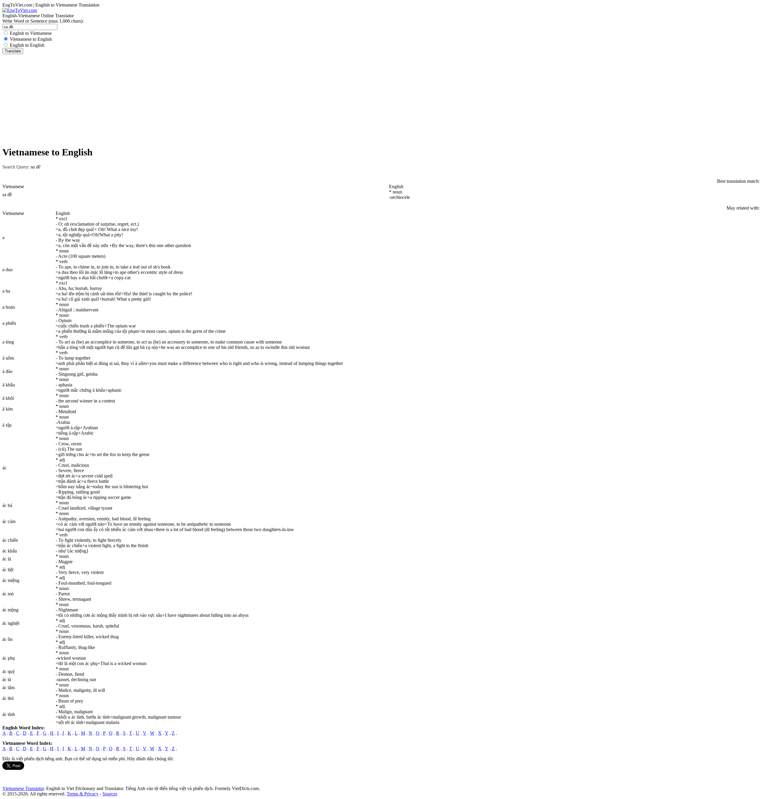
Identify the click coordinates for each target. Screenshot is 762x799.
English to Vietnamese (31, 33)
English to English (27, 45)
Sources (109, 793)
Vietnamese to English (31, 39)
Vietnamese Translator (23, 788)
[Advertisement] (381, 99)
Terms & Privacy (83, 793)
